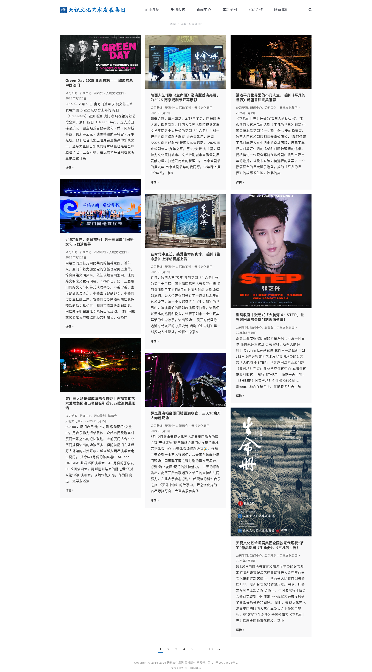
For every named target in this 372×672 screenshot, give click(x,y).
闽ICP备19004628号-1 (223, 662)
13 (211, 649)
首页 (173, 24)
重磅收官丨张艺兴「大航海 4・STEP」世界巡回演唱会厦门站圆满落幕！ (270, 317)
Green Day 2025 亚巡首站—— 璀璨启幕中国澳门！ (99, 83)
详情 (68, 167)
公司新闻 (71, 93)
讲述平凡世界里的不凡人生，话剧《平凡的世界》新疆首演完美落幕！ (270, 97)
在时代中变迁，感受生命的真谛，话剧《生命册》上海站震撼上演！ (185, 256)
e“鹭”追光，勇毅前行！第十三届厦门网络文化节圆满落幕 (99, 242)
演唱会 (98, 93)
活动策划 (185, 107)
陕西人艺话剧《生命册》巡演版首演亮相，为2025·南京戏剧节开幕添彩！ (185, 97)
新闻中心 (86, 93)
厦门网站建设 (193, 668)
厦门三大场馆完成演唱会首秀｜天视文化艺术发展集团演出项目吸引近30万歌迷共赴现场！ (100, 403)
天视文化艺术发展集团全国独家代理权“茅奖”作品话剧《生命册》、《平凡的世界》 (270, 545)
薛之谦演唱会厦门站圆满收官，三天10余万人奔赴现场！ (186, 415)
